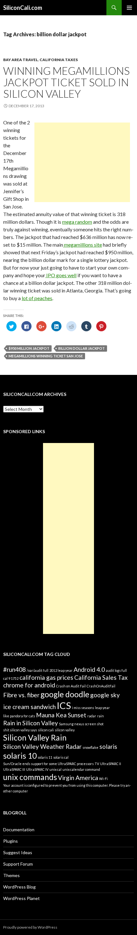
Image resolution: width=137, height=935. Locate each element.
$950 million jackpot (29, 348)
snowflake (90, 747)
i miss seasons (83, 708)
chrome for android (29, 685)
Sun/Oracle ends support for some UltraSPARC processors (48, 764)
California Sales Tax (101, 677)
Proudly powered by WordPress (30, 927)
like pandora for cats (19, 716)
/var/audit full (37, 670)
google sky (105, 695)
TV (97, 764)
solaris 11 (45, 757)
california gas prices (46, 677)
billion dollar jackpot (81, 348)
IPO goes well (60, 275)
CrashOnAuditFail (101, 686)
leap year (102, 708)
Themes (11, 875)
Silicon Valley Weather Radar (42, 746)
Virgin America (78, 777)
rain (100, 716)
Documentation (18, 829)
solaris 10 (20, 755)
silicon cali (46, 730)
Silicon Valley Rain (35, 737)
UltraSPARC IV (37, 769)
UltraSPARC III (14, 769)
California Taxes (59, 59)
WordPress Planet (21, 898)
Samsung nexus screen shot (81, 724)
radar (91, 716)
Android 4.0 (89, 669)
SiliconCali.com (22, 7)
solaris (108, 746)
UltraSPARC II (110, 764)
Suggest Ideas (17, 852)
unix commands (30, 777)
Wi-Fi (103, 779)
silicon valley (65, 730)
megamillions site (82, 245)
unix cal (55, 769)
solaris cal (60, 757)
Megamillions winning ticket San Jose (46, 356)
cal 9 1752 (10, 678)
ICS (64, 705)
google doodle (64, 694)
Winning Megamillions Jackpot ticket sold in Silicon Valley (66, 82)
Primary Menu (129, 7)
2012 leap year (61, 670)
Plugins (10, 841)
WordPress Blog (19, 886)
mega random (77, 222)
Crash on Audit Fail (71, 686)
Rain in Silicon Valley (30, 723)
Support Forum (18, 864)
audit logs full (116, 670)
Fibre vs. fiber (21, 695)
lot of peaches (37, 298)
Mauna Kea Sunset (61, 715)
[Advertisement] (82, 162)
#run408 (14, 669)
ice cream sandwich (29, 706)
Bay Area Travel (20, 59)
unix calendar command (81, 769)
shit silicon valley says (20, 730)
